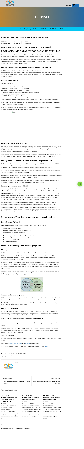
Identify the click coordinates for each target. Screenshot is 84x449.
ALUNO (68, 5)
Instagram (27, 343)
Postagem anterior (7, 378)
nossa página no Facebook (15, 343)
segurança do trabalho (7, 356)
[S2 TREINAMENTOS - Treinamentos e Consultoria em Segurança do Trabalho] (10, 3)
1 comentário (27, 43)
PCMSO (61, 29)
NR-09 (12, 354)
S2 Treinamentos (5, 43)
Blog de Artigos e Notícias (31, 29)
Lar (21, 29)
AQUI (46, 346)
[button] (79, 184)
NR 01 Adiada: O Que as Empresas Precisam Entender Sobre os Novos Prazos (51, 397)
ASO (9, 354)
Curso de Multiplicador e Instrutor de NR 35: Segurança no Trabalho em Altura (31, 397)
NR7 (16, 354)
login (13, 428)
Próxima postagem (55, 378)
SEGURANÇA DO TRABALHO (48, 29)
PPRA (24, 354)
